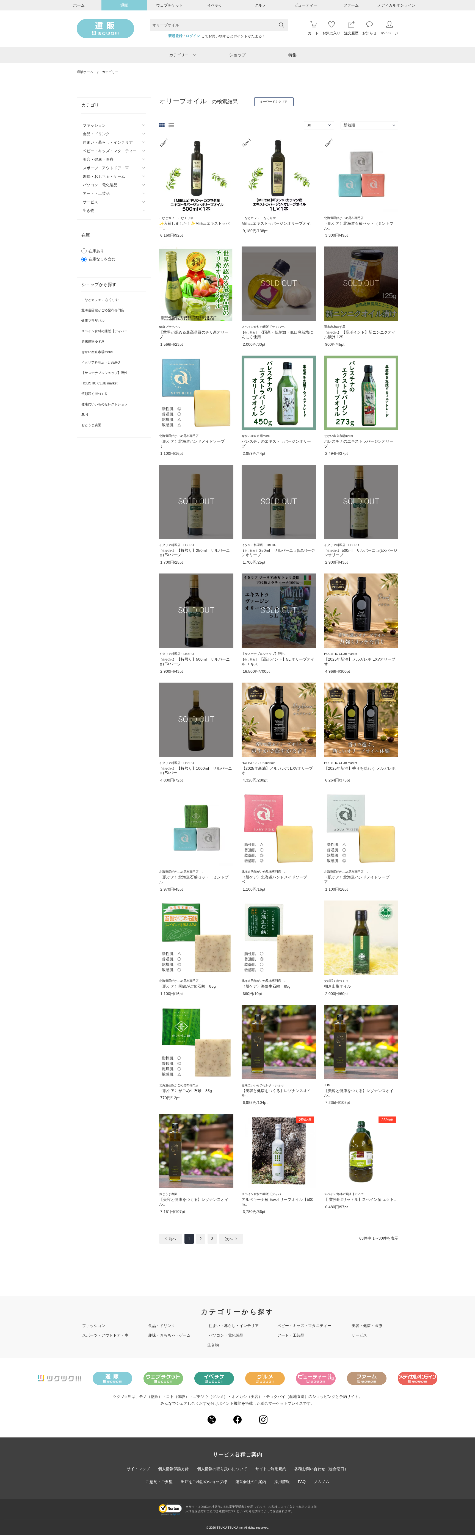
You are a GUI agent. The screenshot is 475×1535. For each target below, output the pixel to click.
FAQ (302, 1481)
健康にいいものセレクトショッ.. (105, 404)
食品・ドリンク (161, 1325)
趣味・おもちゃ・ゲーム (169, 1335)
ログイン (193, 36)
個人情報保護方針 (173, 1469)
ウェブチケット (169, 5)
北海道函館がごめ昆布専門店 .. (105, 310)
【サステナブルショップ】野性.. (105, 373)
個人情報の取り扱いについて (222, 1469)
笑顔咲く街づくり (94, 394)
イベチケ (215, 5)
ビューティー (305, 5)
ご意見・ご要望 (159, 1481)
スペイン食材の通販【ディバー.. (105, 331)
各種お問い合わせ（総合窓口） (321, 1469)
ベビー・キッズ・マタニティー (304, 1325)
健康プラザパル (92, 321)
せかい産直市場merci (97, 352)
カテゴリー (179, 55)
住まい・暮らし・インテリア (234, 1325)
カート (313, 33)
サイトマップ (138, 1469)
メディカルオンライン (396, 5)
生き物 (213, 1345)
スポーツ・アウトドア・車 (105, 1335)
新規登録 (175, 36)
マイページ (389, 33)
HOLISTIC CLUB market (99, 383)
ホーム (79, 5)
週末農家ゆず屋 (92, 341)
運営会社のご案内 (250, 1481)
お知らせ (369, 33)
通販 (124, 5)
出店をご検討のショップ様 (204, 1481)
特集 (292, 54)
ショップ (237, 54)
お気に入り (331, 33)
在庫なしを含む (102, 259)
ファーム (351, 5)
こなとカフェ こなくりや (99, 300)
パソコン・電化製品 (226, 1335)
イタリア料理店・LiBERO (100, 362)
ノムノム (321, 1481)
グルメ (260, 5)
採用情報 (282, 1481)
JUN (84, 415)
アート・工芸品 (290, 1335)
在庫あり (96, 251)
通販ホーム (85, 72)
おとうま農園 (91, 425)
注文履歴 (351, 33)
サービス (359, 1335)
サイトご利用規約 (270, 1469)
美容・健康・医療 (367, 1325)
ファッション (93, 1325)
